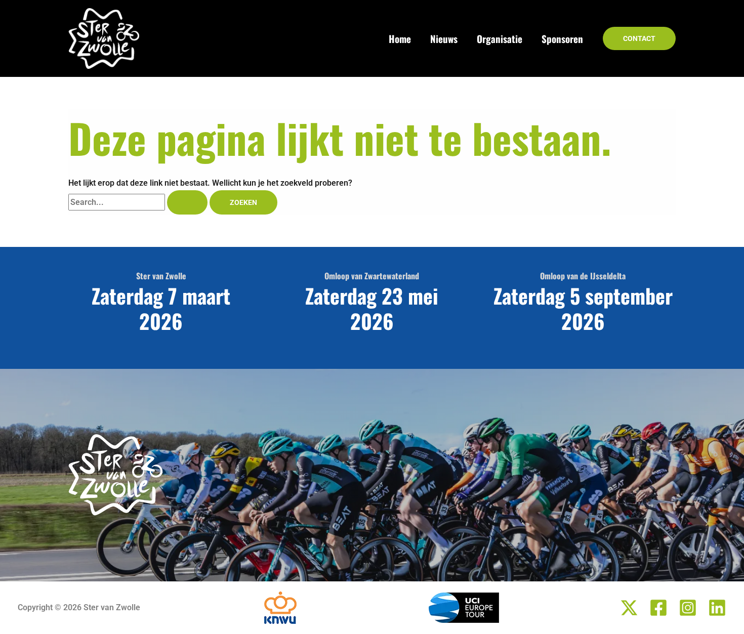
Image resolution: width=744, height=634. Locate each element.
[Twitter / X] (629, 608)
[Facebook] (658, 608)
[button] (639, 38)
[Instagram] (688, 608)
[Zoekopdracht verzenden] (187, 202)
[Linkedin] (717, 608)
